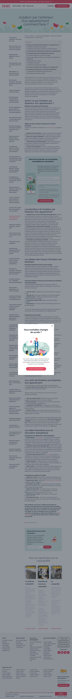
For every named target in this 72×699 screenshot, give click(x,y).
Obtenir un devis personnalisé (36, 368)
